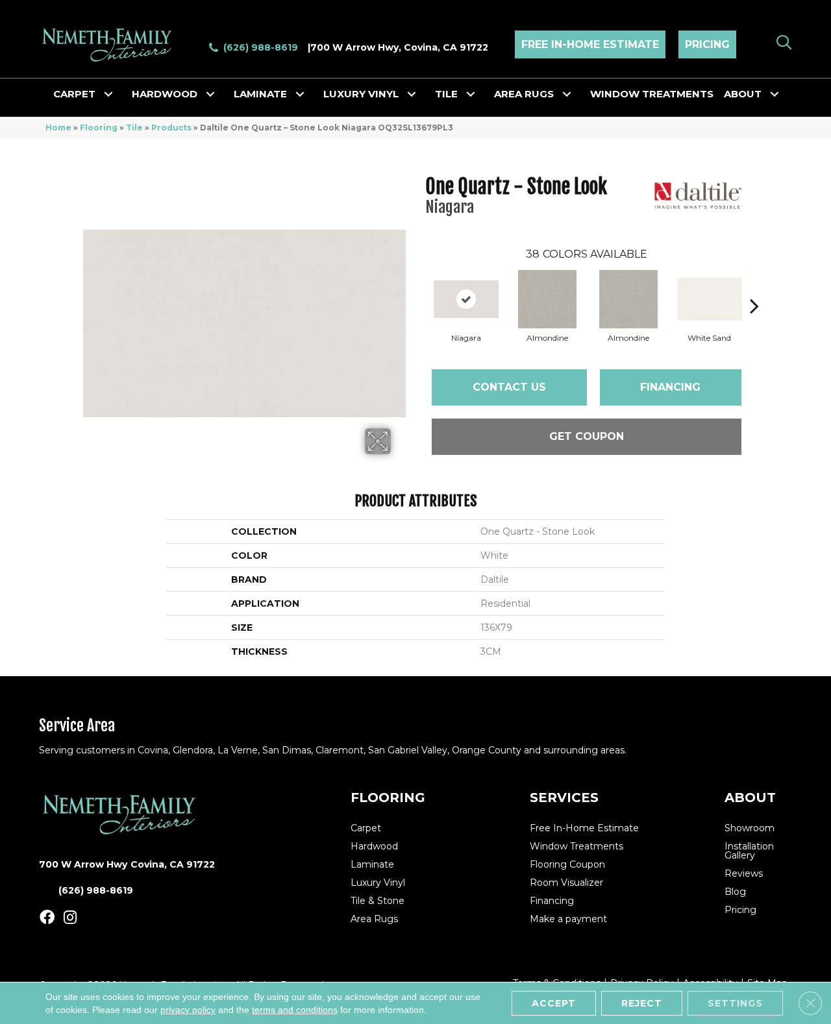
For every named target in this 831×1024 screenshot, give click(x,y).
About (743, 94)
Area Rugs (524, 94)
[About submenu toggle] (775, 94)
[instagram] (70, 918)
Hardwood (164, 94)
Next (754, 286)
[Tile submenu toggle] (471, 94)
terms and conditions (295, 1010)
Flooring (99, 127)
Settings (735, 1003)
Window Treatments (651, 94)
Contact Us (509, 387)
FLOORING (388, 797)
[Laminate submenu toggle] (300, 94)
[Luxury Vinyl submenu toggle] (412, 94)
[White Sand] (709, 299)
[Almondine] (547, 299)
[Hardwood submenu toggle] (210, 94)
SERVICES (564, 797)
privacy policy (188, 1010)
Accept (554, 1003)
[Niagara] (466, 299)
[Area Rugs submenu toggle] (567, 94)
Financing (670, 387)
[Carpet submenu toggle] (108, 94)
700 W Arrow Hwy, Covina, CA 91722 (399, 47)
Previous (418, 286)
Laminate (260, 94)
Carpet (74, 94)
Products (171, 127)
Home (58, 127)
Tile (446, 94)
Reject (641, 1003)
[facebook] (47, 918)
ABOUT (750, 797)
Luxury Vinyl (361, 94)
